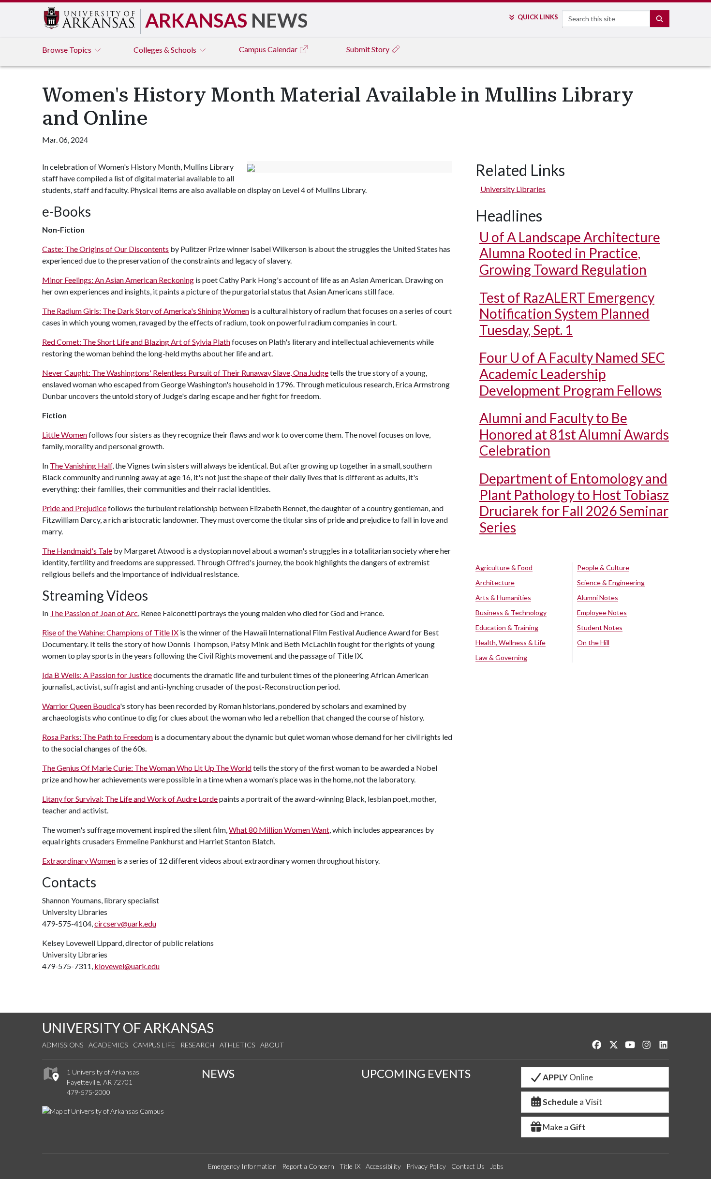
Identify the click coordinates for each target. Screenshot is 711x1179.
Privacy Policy (426, 1166)
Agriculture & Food (504, 567)
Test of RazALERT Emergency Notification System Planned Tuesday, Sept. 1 (566, 313)
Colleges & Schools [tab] (165, 49)
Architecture (495, 582)
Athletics (237, 1045)
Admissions (62, 1045)
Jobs (497, 1166)
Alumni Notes (597, 597)
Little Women (64, 434)
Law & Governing (501, 657)
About (272, 1045)
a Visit (572, 1102)
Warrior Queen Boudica (81, 705)
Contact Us (468, 1166)
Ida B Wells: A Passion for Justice (97, 674)
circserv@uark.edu (125, 923)
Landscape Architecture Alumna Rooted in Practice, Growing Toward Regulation (569, 253)
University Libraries (513, 188)
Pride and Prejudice (74, 508)
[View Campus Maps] (50, 1083)
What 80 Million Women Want (279, 829)
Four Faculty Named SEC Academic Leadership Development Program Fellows (572, 373)
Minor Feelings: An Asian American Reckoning (118, 279)
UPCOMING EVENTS (416, 1073)
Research (197, 1045)
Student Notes (599, 627)
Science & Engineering (611, 582)
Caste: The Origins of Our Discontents (105, 248)
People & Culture (603, 567)
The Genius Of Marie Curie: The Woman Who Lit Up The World (147, 767)
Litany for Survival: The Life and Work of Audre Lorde (130, 798)
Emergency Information (242, 1166)
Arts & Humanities (503, 597)
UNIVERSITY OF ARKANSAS (128, 1027)
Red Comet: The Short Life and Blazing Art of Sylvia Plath (136, 341)
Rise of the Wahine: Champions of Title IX (110, 632)
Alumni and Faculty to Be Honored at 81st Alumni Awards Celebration (574, 434)
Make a (564, 1127)
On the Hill (593, 642)
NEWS (218, 1073)
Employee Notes (602, 612)
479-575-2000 (88, 1092)
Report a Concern (308, 1166)
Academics (108, 1045)
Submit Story (368, 49)
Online (568, 1077)
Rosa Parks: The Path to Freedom (97, 736)
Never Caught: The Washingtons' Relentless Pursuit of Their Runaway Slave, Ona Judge (185, 372)
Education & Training (506, 627)
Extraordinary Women (79, 860)
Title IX (350, 1166)
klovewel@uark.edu (127, 966)
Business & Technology (511, 612)
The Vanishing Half (81, 465)
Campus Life (154, 1045)
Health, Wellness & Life (510, 642)
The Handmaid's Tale (77, 550)
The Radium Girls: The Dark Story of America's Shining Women (145, 310)
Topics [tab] (67, 49)
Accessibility (383, 1166)
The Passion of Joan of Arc (94, 613)
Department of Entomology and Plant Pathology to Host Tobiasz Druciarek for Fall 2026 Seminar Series (574, 502)
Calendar (269, 49)
